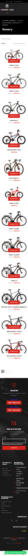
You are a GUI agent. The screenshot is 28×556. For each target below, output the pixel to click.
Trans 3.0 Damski (14, 255)
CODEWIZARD (18, 543)
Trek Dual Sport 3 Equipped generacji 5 (14, 307)
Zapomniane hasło (7, 475)
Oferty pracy (4, 510)
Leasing (3, 504)
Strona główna (9, 20)
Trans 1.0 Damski (14, 229)
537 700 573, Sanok (20, 480)
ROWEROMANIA (14, 538)
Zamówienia (5, 473)
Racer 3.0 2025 (14, 203)
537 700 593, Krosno (20, 484)
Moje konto (5, 468)
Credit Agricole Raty (6, 506)
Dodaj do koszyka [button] (14, 327)
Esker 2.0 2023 (14, 65)
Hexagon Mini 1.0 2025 (14, 150)
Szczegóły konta (6, 470)
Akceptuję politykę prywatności (13, 444)
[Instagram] (16, 520)
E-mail (4, 437)
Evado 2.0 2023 (14, 91)
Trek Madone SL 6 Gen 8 (14, 356)
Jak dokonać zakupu (6, 501)
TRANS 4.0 (14, 281)
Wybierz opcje (14, 61)
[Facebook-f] (11, 520)
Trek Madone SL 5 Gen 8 (14, 331)
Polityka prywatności (6, 512)
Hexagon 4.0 (14, 120)
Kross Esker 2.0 (14, 178)
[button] (7, 13)
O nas (2, 508)
